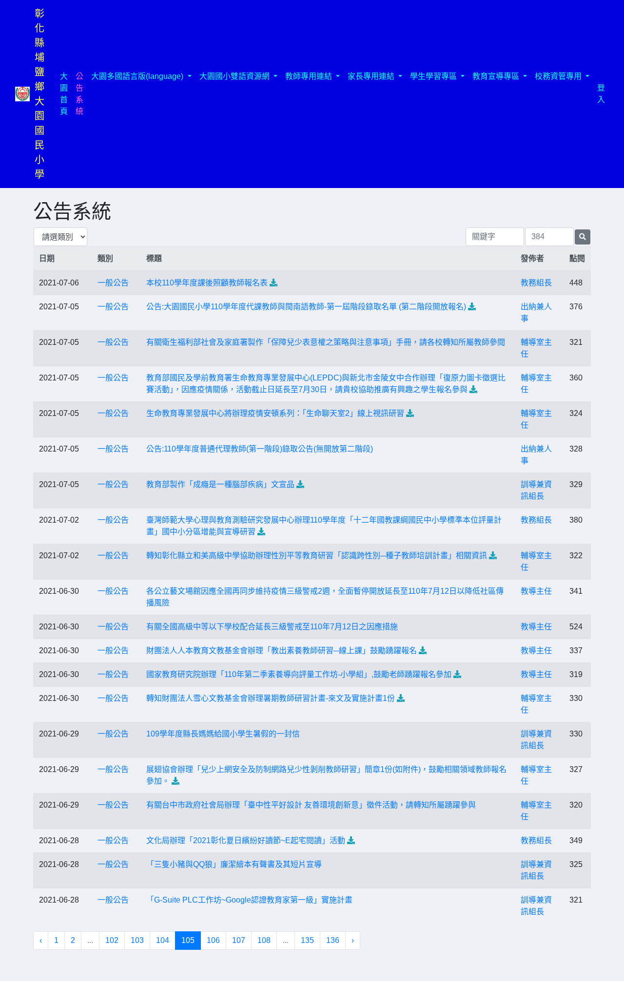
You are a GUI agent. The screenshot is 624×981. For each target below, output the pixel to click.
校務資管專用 (559, 76)
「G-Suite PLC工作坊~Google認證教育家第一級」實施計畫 (249, 900)
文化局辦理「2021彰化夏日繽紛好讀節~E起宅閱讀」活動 (245, 840)
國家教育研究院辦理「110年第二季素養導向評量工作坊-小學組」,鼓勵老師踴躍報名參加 (298, 674)
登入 (601, 94)
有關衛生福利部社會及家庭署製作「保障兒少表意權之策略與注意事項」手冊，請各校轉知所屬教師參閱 (325, 342)
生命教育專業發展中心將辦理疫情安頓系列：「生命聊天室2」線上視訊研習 (275, 413)
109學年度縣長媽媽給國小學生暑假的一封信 (223, 734)
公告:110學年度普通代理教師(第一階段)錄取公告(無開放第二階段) (259, 449)
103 (137, 940)
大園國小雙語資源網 (235, 76)
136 (332, 940)
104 (162, 940)
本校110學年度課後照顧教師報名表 (207, 283)
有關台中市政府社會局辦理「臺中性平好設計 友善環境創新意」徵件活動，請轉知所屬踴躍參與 (311, 805)
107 (238, 940)
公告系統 (79, 93)
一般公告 (113, 283)
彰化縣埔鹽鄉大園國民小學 (39, 94)
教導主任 (536, 591)
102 (111, 940)
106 (213, 940)
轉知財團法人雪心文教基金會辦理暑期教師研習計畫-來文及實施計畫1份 (270, 698)
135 (307, 940)
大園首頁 (66, 93)
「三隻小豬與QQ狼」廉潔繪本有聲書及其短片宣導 (234, 864)
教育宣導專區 (496, 76)
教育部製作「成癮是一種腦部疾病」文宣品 (220, 484)
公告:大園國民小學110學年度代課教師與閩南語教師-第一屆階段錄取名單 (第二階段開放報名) (306, 306)
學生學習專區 (434, 76)
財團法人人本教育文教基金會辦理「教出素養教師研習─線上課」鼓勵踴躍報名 (281, 650)
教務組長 (536, 283)
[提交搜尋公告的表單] (582, 237)
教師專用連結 (309, 76)
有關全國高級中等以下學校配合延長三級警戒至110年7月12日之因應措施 (272, 627)
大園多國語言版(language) (138, 76)
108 (264, 940)
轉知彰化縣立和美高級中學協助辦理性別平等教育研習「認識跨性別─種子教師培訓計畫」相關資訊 (316, 555)
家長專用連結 (372, 76)
